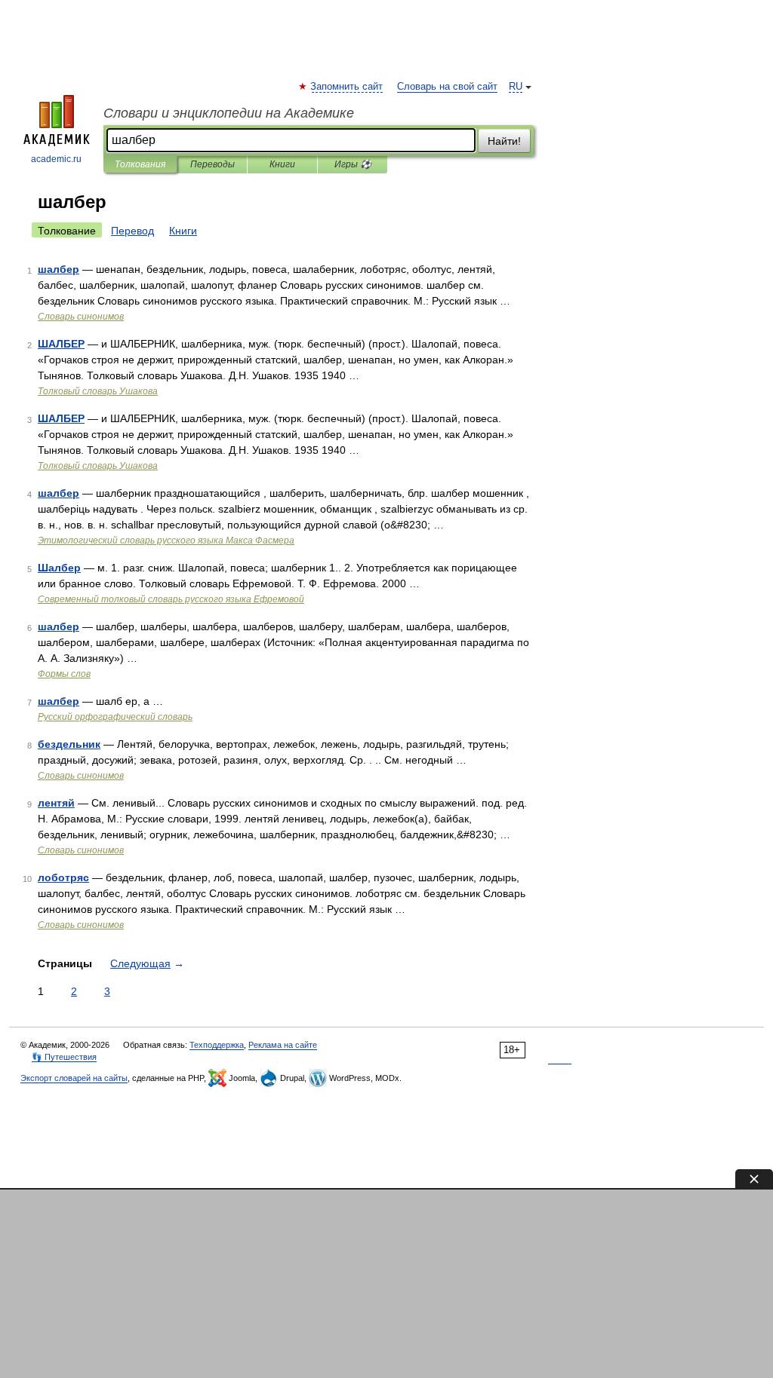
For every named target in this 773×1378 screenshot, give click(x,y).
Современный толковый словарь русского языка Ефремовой (171, 599)
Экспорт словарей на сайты (74, 1077)
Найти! (504, 141)
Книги (282, 164)
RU (515, 86)
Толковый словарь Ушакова (98, 391)
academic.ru (56, 159)
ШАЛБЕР (61, 344)
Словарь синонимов (81, 316)
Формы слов (64, 674)
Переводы (212, 164)
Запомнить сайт (347, 86)
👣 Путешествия (64, 1056)
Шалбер (59, 568)
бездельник (69, 744)
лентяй (56, 803)
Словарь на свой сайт (447, 86)
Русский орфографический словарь (115, 717)
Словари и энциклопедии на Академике (228, 113)
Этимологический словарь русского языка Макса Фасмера (166, 540)
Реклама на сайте (282, 1044)
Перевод (132, 231)
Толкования (140, 164)
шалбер (58, 269)
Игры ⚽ (352, 164)
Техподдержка (216, 1044)
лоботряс (63, 877)
